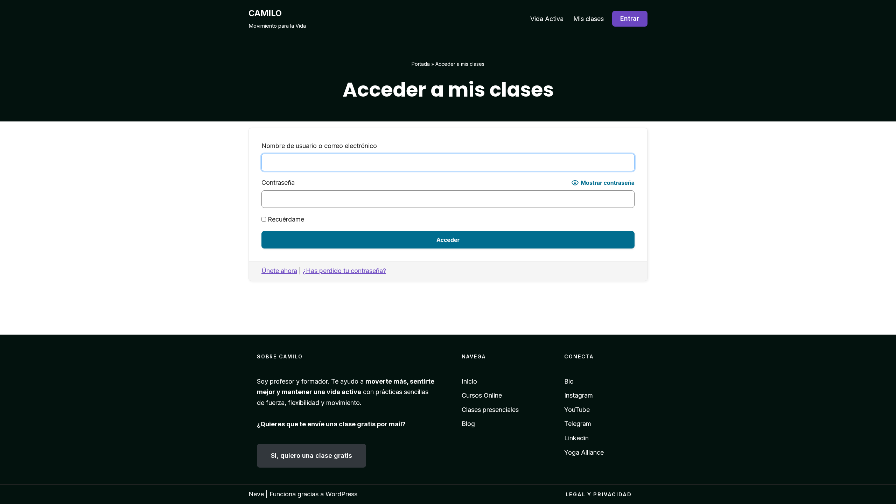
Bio (569, 381)
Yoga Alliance (584, 452)
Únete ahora (279, 270)
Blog (468, 423)
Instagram (578, 395)
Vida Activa (547, 18)
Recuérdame (285, 219)
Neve (256, 494)
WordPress (341, 494)
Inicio (469, 381)
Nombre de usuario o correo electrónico (319, 145)
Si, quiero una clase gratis (311, 455)
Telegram (577, 423)
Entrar (629, 18)
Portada (421, 64)
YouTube (577, 409)
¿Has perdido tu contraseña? (344, 270)
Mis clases (588, 18)
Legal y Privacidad (599, 494)
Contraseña (278, 182)
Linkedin (576, 438)
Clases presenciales (490, 409)
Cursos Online (482, 395)
